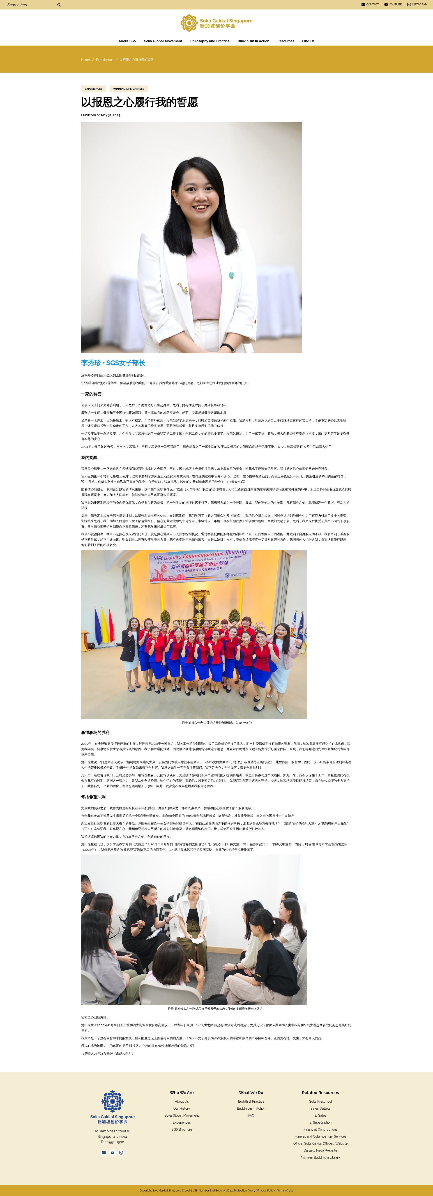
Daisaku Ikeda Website (320, 1150)
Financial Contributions (320, 1129)
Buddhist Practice (251, 1101)
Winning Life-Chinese (128, 88)
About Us (182, 1101)
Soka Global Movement (182, 1115)
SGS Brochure (182, 1129)
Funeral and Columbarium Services (320, 1136)
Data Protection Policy (241, 1190)
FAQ (251, 1115)
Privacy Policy (266, 1190)
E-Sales (320, 1115)
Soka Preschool (320, 1101)
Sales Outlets (320, 1108)
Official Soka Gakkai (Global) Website (320, 1143)
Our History (181, 1108)
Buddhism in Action (251, 1108)
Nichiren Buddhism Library (320, 1157)
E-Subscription (321, 1122)
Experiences (104, 60)
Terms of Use (285, 1190)
